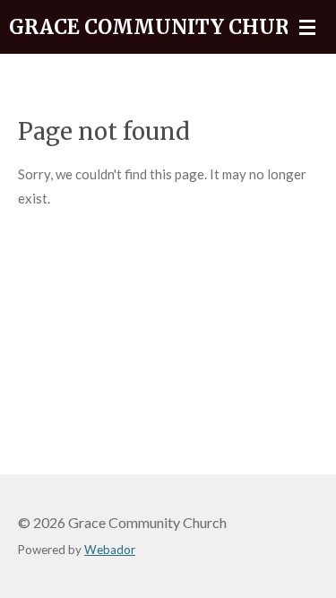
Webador (109, 549)
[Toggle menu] (307, 27)
